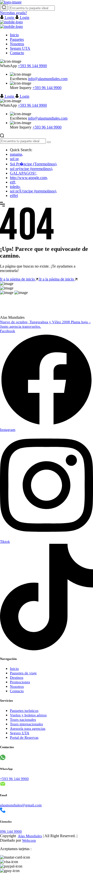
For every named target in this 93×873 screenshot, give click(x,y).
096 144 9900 (11, 831)
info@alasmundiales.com (47, 79)
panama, (16, 154)
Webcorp (29, 840)
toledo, (15, 186)
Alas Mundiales (30, 836)
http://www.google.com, (29, 178)
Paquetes (17, 39)
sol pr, (14, 159)
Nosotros (17, 44)
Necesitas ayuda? (13, 13)
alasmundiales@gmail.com (21, 805)
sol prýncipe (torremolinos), (31, 169)
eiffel (14, 195)
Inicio (14, 35)
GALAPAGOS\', (23, 173)
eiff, (13, 182)
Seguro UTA (20, 48)
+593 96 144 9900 (32, 66)
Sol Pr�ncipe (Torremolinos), (33, 164)
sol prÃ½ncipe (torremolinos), (33, 191)
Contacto (17, 53)
